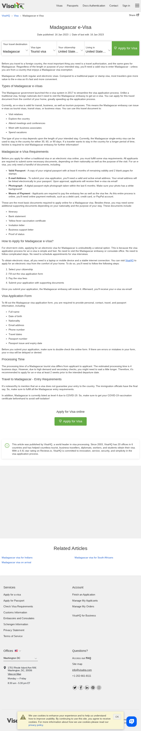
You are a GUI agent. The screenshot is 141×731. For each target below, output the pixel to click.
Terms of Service (13, 636)
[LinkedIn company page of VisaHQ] (87, 687)
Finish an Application (83, 594)
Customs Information (15, 612)
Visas (59, 5)
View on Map (14, 674)
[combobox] (15, 50)
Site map (77, 663)
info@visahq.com (82, 669)
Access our (81, 658)
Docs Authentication (94, 5)
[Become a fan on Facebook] (81, 687)
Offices (8, 651)
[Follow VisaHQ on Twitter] (75, 687)
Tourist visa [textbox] (38, 51)
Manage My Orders (83, 606)
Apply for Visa (127, 48)
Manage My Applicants (85, 600)
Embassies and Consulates (18, 618)
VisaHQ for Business (84, 615)
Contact (113, 5)
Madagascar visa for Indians (17, 557)
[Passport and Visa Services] (13, 6)
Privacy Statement (13, 630)
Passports (72, 5)
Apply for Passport (13, 600)
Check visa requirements (18, 606)
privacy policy (36, 725)
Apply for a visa (12, 594)
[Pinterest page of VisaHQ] (93, 687)
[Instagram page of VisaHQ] (99, 687)
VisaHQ (129, 260)
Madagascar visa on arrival (16, 562)
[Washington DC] (20, 658)
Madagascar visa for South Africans (94, 557)
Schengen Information (15, 624)
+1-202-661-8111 (81, 675)
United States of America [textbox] (70, 51)
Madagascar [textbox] (11, 51)
